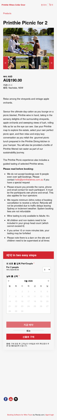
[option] (9, 63)
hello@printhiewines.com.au (29, 179)
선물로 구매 (28, 336)
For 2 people (12, 268)
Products (7, 13)
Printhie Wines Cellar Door (13, 4)
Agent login (49, 414)
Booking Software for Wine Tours (20, 414)
